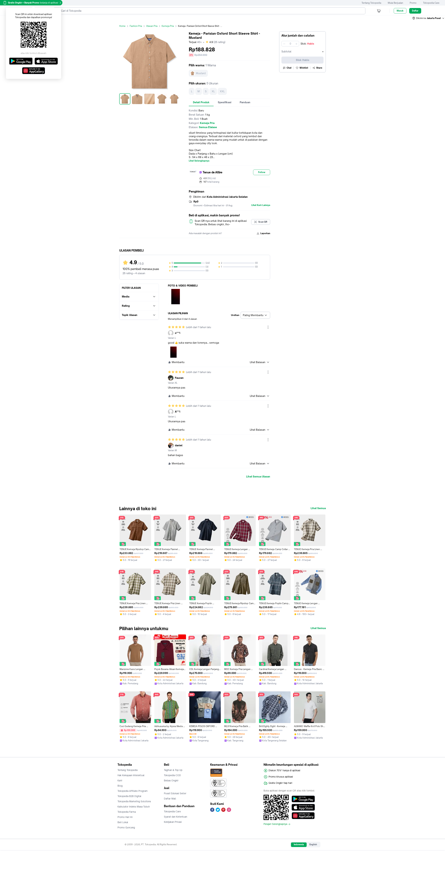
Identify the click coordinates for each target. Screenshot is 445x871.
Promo (413, 3)
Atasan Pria (151, 26)
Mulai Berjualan (395, 3)
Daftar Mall (170, 798)
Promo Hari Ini (125, 817)
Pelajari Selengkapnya (275, 824)
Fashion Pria (136, 26)
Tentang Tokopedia (371, 3)
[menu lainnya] (268, 327)
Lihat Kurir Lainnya (260, 205)
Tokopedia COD (172, 775)
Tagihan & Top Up (173, 770)
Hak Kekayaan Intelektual (131, 775)
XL (213, 91)
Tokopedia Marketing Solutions (134, 801)
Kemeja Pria (168, 26)
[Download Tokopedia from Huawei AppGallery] (303, 815)
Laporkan (265, 233)
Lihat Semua (318, 508)
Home (122, 26)
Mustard (201, 73)
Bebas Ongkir (171, 780)
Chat (289, 67)
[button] (428, 18)
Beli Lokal (123, 822)
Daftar (415, 10)
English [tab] (313, 844)
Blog (120, 785)
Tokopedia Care (431, 3)
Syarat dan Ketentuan (175, 816)
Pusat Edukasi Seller (175, 793)
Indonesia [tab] (299, 844)
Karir (120, 780)
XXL (222, 91)
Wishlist (304, 67)
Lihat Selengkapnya (199, 161)
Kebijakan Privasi (173, 822)
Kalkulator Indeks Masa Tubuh (134, 806)
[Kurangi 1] (284, 44)
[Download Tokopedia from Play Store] (303, 798)
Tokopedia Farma (127, 811)
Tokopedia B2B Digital (129, 796)
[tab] (201, 102)
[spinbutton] (290, 43)
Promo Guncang (126, 827)
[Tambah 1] (296, 44)
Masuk (400, 10)
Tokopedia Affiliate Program (133, 791)
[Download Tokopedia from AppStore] (303, 807)
